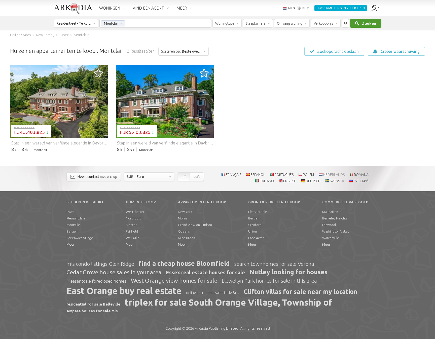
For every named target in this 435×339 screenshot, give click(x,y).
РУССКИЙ (361, 181)
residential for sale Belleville (93, 304)
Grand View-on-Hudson (195, 225)
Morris (182, 218)
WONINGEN (109, 8)
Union (252, 231)
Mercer (131, 225)
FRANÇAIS (233, 175)
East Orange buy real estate (124, 291)
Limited (216, 328)
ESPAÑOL (257, 175)
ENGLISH (289, 181)
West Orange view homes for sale (174, 280)
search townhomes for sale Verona (274, 264)
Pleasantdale (75, 218)
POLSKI (308, 175)
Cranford (255, 225)
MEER (181, 8)
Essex (70, 211)
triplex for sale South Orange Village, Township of (228, 302)
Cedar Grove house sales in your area (113, 272)
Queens (184, 231)
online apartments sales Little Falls (212, 293)
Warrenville (330, 238)
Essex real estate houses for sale (205, 272)
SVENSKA (337, 181)
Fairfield (132, 231)
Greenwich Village (79, 238)
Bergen (72, 231)
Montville (73, 225)
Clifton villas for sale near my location (300, 291)
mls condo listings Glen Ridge (100, 264)
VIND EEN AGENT (148, 8)
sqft (197, 177)
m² (184, 177)
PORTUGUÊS (284, 175)
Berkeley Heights (334, 218)
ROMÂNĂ (361, 175)
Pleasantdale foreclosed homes (96, 281)
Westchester (135, 211)
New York (185, 211)
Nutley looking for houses (288, 272)
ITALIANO (267, 181)
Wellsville (132, 238)
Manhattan (330, 211)
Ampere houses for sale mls (92, 311)
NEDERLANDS (334, 175)
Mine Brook (186, 238)
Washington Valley (335, 231)
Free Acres (256, 238)
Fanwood (329, 225)
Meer (70, 244)
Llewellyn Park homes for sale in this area (269, 281)
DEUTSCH (313, 181)
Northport (133, 218)
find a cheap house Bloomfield (184, 263)
